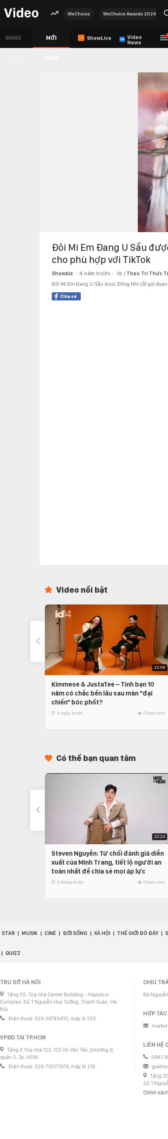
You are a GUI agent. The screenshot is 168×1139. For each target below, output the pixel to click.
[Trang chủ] (21, 13)
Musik (30, 933)
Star (8, 933)
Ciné (50, 933)
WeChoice (79, 14)
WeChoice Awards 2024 (129, 14)
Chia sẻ (68, 296)
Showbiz (62, 273)
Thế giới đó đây (137, 933)
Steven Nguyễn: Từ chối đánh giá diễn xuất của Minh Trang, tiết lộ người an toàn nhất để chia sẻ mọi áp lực (107, 862)
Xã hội (102, 933)
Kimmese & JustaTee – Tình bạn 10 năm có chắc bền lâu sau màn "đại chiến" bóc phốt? (102, 693)
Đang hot (13, 41)
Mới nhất (51, 41)
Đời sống (75, 933)
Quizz (12, 953)
